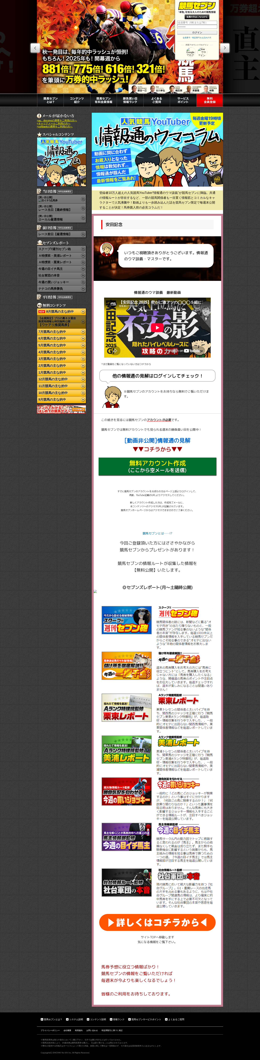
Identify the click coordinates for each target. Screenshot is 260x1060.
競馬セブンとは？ (53, 1019)
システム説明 (76, 1019)
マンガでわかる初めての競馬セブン (61, 409)
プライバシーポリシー (50, 1030)
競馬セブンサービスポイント (146, 1019)
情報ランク (118, 1019)
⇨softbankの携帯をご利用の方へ (55, 126)
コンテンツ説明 (98, 1019)
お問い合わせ (92, 1030)
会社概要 (67, 1030)
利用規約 (79, 1030)
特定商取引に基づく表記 (112, 1030)
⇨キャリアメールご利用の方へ (53, 123)
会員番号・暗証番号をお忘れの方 (197, 38)
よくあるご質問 (176, 1019)
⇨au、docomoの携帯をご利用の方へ (57, 120)
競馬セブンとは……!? (157, 533)
